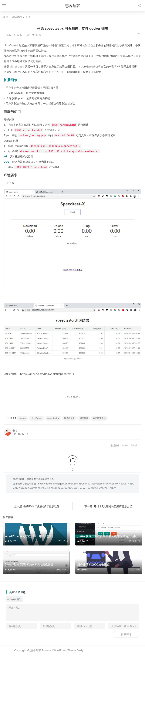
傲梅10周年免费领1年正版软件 (41, 506)
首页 (5, 16)
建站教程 (17, 16)
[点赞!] (72, 460)
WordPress (60, 650)
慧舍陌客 (35, 650)
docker (22, 418)
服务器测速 (69, 418)
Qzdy (80, 650)
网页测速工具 (99, 418)
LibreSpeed (36, 418)
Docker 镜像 (21, 145)
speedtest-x (53, 418)
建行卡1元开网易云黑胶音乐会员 (113, 506)
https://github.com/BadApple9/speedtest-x (47, 373)
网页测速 (84, 418)
